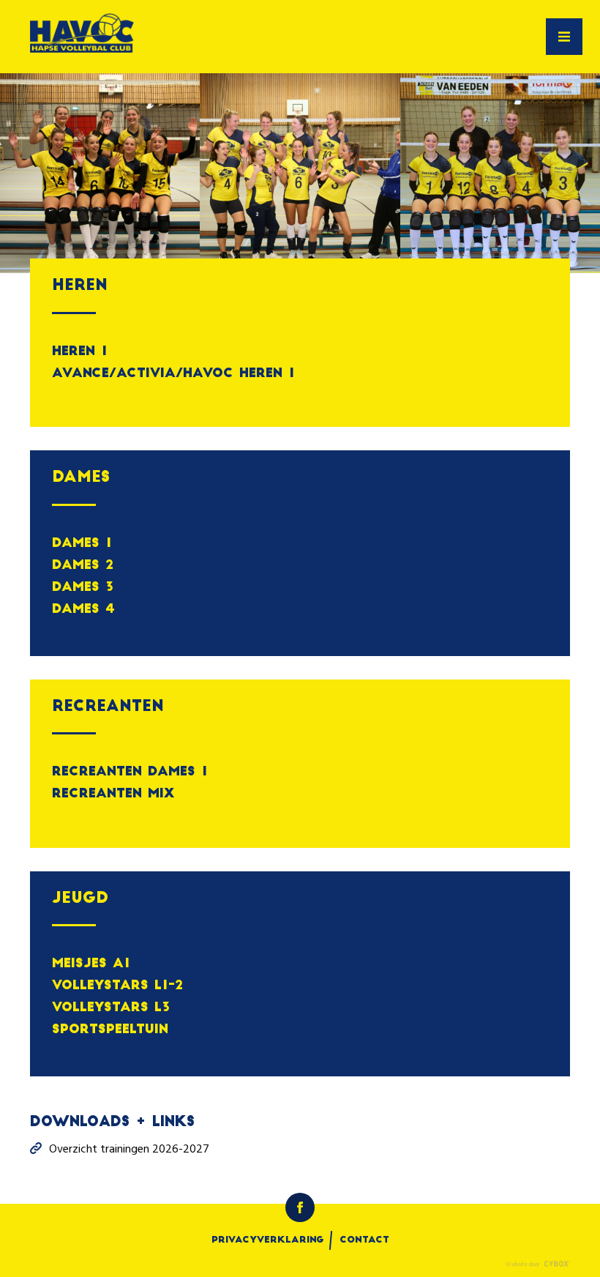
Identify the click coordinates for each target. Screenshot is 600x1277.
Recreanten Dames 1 (130, 772)
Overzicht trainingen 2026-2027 (129, 1149)
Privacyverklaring (267, 1240)
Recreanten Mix (113, 794)
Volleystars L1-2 (117, 986)
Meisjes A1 (91, 964)
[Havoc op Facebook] (300, 1207)
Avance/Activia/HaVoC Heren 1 (173, 374)
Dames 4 (83, 609)
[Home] (82, 36)
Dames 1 (82, 543)
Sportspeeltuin (110, 1030)
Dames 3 (82, 587)
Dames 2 (82, 565)
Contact (364, 1240)
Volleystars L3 (111, 1008)
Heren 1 (80, 352)
